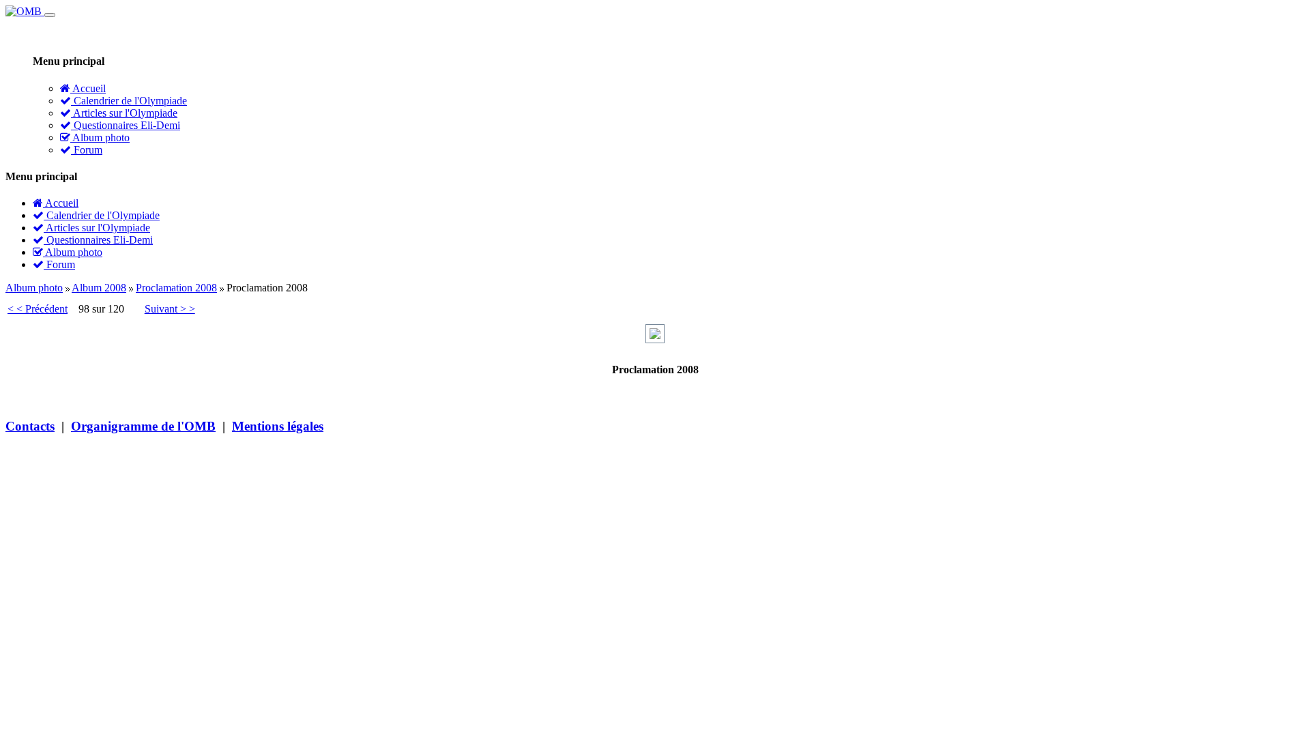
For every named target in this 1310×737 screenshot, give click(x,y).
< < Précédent (38, 309)
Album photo (100, 137)
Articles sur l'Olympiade (124, 113)
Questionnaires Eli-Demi (125, 125)
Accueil (88, 88)
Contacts (30, 426)
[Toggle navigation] (49, 15)
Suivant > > (170, 309)
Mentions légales (277, 426)
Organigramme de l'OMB (143, 426)
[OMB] (24, 11)
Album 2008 (99, 287)
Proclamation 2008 (176, 287)
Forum (86, 150)
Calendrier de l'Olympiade (129, 100)
